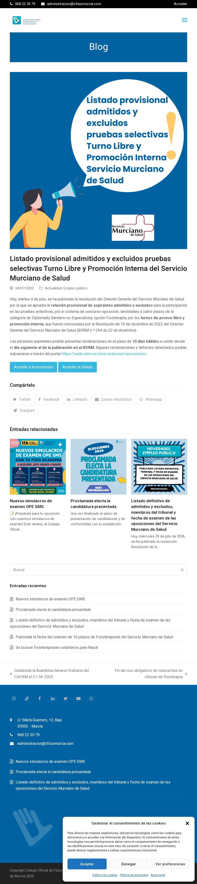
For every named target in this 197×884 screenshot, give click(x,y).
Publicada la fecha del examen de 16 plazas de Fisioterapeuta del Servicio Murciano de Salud (94, 637)
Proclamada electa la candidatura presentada (53, 609)
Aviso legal (158, 875)
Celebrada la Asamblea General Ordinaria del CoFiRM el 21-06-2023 (49, 674)
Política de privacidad (134, 875)
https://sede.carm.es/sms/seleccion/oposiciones (104, 354)
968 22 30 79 (28, 735)
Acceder (180, 4)
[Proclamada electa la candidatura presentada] (99, 466)
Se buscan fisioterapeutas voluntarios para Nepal (57, 647)
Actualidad (53, 288)
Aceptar (87, 864)
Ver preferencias (170, 864)
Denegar (128, 864)
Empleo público (75, 288)
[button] (187, 823)
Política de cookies (104, 875)
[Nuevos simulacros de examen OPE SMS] (38, 466)
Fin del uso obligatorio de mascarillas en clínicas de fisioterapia (143, 674)
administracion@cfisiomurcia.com (45, 743)
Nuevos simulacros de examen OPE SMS (50, 599)
